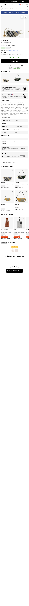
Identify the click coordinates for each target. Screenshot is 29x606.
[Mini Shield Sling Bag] (25, 17)
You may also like (5, 71)
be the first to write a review (14, 270)
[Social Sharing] (22, 17)
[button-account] (22, 5)
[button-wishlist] (24, 5)
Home (3, 161)
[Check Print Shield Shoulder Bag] (26, 170)
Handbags (8, 161)
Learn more (4, 97)
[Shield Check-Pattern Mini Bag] (13, 170)
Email (6, 156)
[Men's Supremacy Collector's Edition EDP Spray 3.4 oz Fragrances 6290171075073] (24, 218)
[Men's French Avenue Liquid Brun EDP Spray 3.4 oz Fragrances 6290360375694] (11, 218)
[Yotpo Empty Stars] (4, 45)
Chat (9, 156)
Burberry (12, 161)
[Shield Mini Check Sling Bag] (26, 192)
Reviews (4, 242)
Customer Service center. (21, 156)
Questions (11, 242)
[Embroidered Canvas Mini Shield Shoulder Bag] (13, 192)
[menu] (2, 5)
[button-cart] (27, 5)
